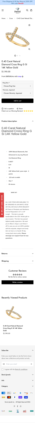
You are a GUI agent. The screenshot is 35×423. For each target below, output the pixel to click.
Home (3, 18)
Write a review (17, 282)
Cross (11, 18)
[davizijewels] (17, 10)
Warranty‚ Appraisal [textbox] (9, 90)
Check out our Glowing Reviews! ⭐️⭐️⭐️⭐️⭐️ (17, 111)
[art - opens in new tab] (3, 411)
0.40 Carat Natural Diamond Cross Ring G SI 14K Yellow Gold (13, 328)
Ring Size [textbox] (6, 83)
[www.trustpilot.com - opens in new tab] (10, 411)
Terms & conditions (21, 369)
